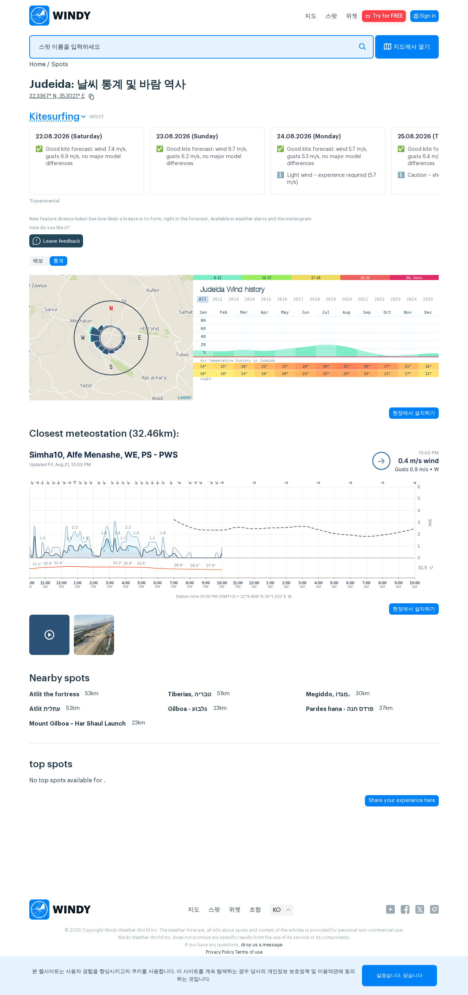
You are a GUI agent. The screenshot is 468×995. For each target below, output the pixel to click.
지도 (311, 16)
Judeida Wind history (232, 289)
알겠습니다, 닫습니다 (399, 975)
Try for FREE (388, 16)
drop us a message (261, 945)
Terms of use (249, 952)
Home (37, 64)
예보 (38, 261)
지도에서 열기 (411, 47)
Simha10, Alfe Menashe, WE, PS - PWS (103, 454)
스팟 (331, 16)
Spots (59, 64)
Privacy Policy (220, 952)
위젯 (352, 16)
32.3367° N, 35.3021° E (57, 96)
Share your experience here (402, 800)
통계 (58, 261)
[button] (91, 96)
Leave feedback (61, 241)
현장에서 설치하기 (414, 413)
